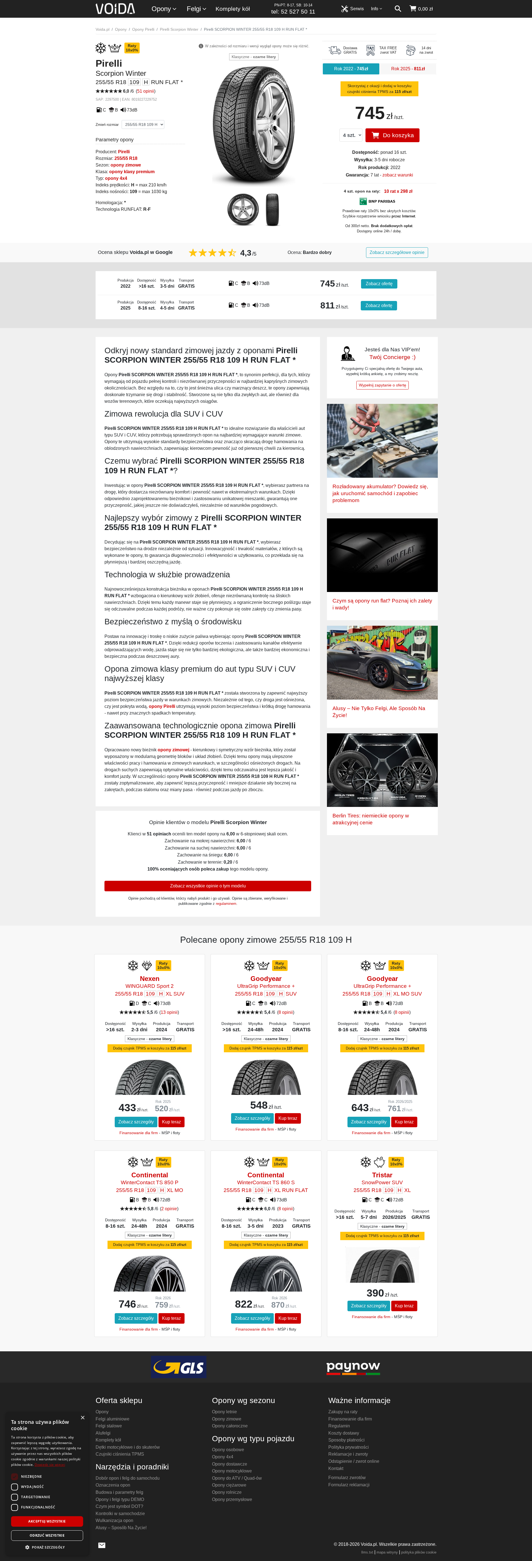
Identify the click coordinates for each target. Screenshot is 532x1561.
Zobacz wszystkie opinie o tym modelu (208, 886)
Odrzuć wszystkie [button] (47, 1535)
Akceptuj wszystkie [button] (47, 1521)
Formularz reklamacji (349, 1484)
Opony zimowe (226, 1419)
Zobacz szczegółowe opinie (397, 252)
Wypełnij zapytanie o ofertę (382, 385)
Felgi (194, 8)
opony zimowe (126, 165)
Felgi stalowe (109, 1426)
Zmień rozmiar (107, 125)
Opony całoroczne (230, 1426)
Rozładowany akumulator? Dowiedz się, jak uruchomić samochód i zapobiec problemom (380, 493)
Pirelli (124, 151)
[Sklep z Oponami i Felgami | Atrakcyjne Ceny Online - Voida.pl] (117, 9)
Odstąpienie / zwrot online (353, 1461)
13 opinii (169, 1012)
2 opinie (169, 1208)
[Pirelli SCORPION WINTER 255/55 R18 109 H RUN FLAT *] (253, 125)
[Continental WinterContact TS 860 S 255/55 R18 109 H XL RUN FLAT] (266, 1280)
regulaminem (226, 904)
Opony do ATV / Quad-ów (237, 1478)
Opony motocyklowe (232, 1471)
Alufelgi (103, 1433)
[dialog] (47, 1483)
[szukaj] (397, 9)
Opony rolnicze (227, 1492)
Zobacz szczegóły (136, 1122)
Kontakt (335, 1468)
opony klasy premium (132, 171)
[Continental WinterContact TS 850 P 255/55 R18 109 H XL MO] (149, 1280)
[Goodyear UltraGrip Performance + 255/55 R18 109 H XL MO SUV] (382, 1086)
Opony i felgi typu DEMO (120, 1499)
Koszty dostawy (343, 1433)
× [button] (82, 1418)
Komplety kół (233, 9)
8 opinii (285, 1012)
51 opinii (145, 91)
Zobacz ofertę (379, 283)
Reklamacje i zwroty (348, 1454)
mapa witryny (387, 1552)
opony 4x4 (116, 178)
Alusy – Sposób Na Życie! (121, 1527)
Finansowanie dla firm (138, 1133)
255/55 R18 (125, 158)
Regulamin (339, 1426)
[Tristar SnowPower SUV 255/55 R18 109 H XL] (382, 1271)
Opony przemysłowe (232, 1499)
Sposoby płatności (346, 1440)
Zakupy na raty (342, 1411)
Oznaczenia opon (113, 1485)
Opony (161, 8)
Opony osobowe (228, 1449)
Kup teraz (171, 1122)
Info (374, 8)
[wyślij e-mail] (102, 1545)
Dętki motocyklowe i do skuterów (128, 1447)
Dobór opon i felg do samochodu (128, 1478)
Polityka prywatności (348, 1447)
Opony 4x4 (222, 1456)
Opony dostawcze (229, 1464)
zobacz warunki (397, 175)
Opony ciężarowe (229, 1485)
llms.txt (367, 1552)
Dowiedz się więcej (50, 1464)
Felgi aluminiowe (112, 1419)
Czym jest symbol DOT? (119, 1506)
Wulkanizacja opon (114, 1520)
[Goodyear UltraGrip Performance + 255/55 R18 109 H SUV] (266, 1086)
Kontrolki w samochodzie (120, 1513)
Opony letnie (224, 1411)
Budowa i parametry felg (119, 1492)
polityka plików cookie (418, 1552)
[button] (47, 1547)
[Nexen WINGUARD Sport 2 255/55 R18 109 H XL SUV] (149, 1087)
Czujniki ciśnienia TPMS (120, 1454)
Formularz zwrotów (347, 1477)
